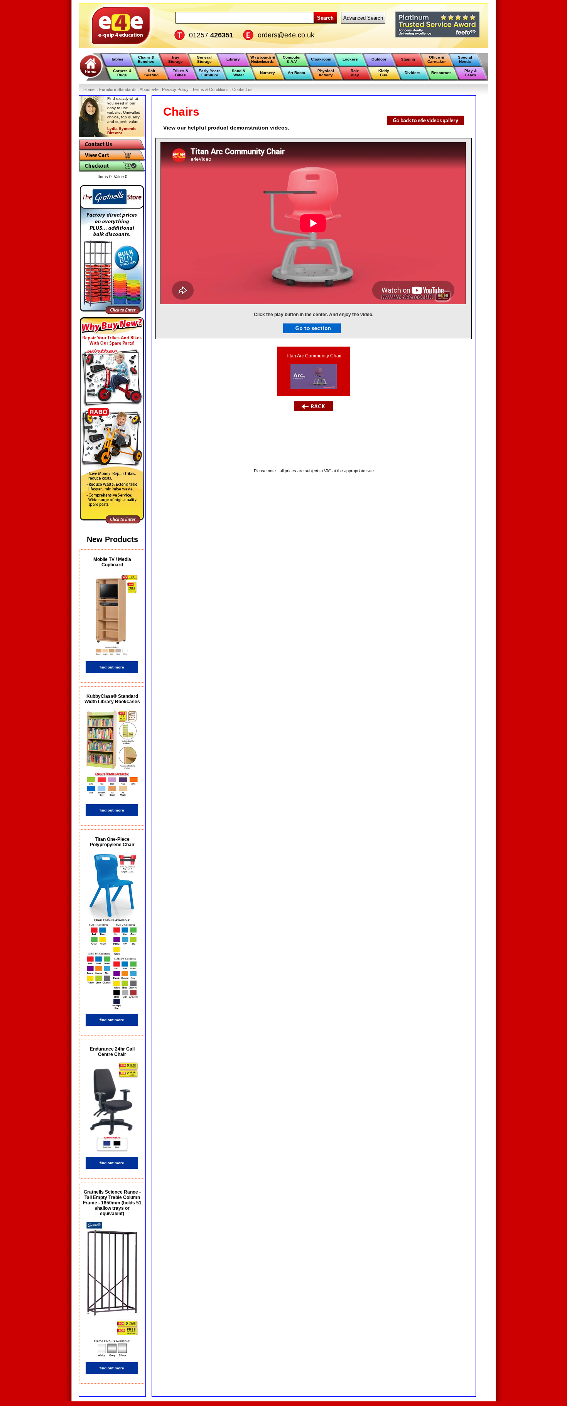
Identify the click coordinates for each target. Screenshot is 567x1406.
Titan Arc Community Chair (314, 356)
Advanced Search (363, 18)
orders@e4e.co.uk (286, 35)
